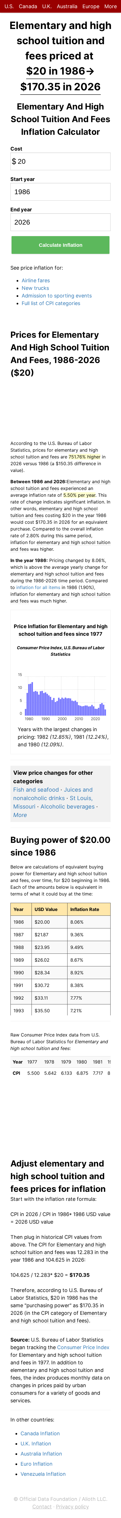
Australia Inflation (41, 1454)
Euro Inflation (37, 1464)
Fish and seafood (36, 789)
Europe (90, 6)
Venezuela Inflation (43, 1474)
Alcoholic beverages (68, 806)
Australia (67, 6)
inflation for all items (38, 587)
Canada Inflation (40, 1433)
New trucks (35, 288)
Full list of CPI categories (51, 303)
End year (21, 209)
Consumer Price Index (83, 1347)
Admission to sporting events (57, 296)
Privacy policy (72, 1507)
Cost (16, 149)
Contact (42, 1507)
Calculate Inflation (60, 245)
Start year (22, 179)
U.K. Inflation (36, 1444)
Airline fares (36, 280)
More (110, 6)
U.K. (47, 6)
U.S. (9, 6)
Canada (28, 6)
